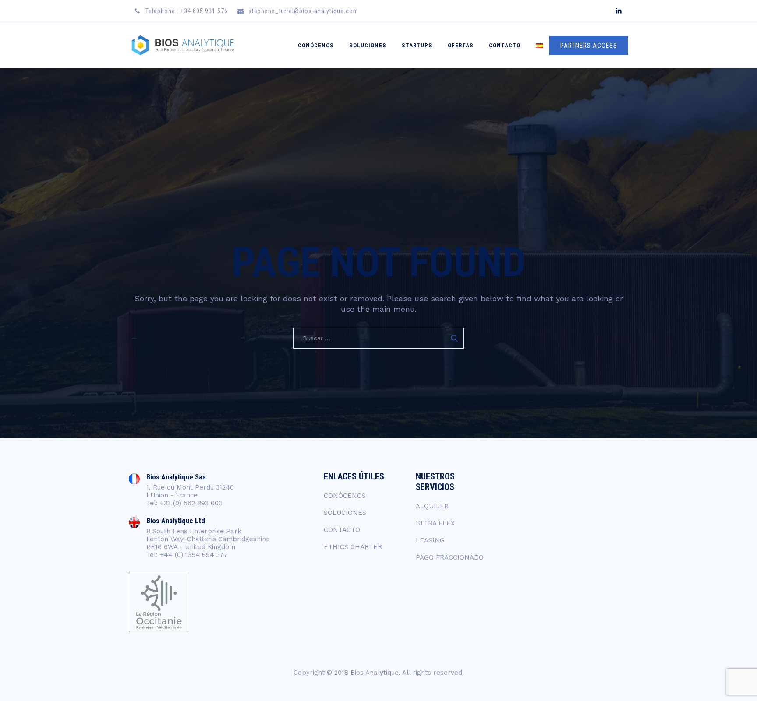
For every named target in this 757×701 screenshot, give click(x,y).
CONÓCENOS (316, 45)
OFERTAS (461, 45)
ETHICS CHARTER (353, 547)
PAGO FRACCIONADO (450, 557)
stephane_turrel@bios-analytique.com (303, 10)
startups (417, 45)
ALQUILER (432, 506)
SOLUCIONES (367, 45)
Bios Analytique (374, 672)
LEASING (430, 540)
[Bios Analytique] (183, 45)
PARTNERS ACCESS (588, 45)
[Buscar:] (378, 338)
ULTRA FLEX (435, 523)
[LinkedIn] (618, 11)
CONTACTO (504, 45)
